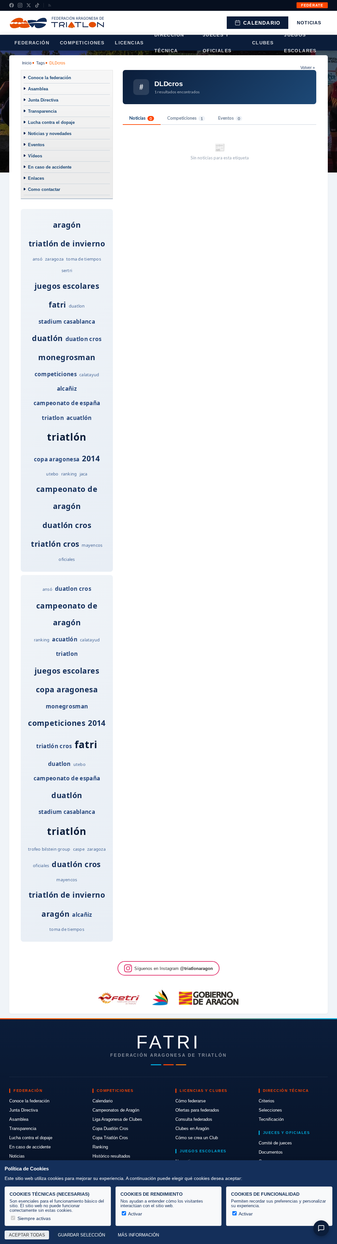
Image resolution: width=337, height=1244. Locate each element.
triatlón (67, 437)
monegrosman (66, 357)
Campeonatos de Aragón (115, 1110)
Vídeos (35, 155)
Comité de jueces (275, 1142)
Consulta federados (193, 1119)
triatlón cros (55, 544)
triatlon (53, 418)
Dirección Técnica (169, 43)
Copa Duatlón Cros (110, 1128)
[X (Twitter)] (28, 5)
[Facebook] (11, 5)
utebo (52, 474)
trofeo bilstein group (49, 849)
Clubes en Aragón (192, 1128)
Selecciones (270, 1110)
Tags (40, 63)
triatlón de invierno (67, 243)
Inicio (27, 63)
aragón (67, 224)
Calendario (261, 23)
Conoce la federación (49, 77)
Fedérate (312, 5)
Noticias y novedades (49, 133)
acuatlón (79, 418)
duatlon (77, 306)
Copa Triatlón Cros (110, 1137)
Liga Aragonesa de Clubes (117, 1119)
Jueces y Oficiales (217, 43)
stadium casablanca (67, 321)
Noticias (309, 22)
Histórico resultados (111, 1156)
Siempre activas (33, 1218)
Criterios (266, 1100)
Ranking (100, 1146)
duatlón (47, 338)
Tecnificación (271, 1119)
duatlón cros (66, 525)
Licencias (129, 42)
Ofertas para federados (197, 1110)
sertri (67, 270)
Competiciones (82, 42)
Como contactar (44, 189)
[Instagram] (20, 5)
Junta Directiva (43, 100)
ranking (69, 474)
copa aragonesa (57, 459)
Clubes (262, 42)
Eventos (36, 144)
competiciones (56, 374)
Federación (31, 42)
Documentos (271, 1152)
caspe (79, 849)
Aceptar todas (27, 1235)
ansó (37, 259)
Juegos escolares (300, 43)
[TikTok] (37, 5)
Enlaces (36, 178)
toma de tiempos (83, 259)
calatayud (89, 375)
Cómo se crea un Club (196, 1137)
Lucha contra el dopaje (51, 122)
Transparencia (42, 111)
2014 (91, 458)
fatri (57, 304)
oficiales (67, 559)
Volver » (307, 67)
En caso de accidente (49, 167)
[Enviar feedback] (321, 1228)
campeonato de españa (67, 403)
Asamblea (38, 88)
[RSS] (50, 5)
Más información (138, 1235)
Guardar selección (81, 1235)
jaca (84, 474)
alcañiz (67, 388)
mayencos (92, 545)
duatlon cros (83, 339)
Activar (134, 1213)
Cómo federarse (190, 1100)
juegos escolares (67, 286)
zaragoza (54, 259)
